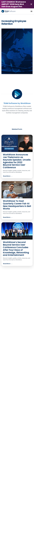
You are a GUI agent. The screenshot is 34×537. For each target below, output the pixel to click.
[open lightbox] (17, 51)
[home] (8, 11)
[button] (31, 11)
